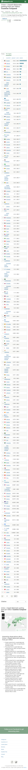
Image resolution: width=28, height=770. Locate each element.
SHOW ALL (4, 18)
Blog (2, 756)
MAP (10, 20)
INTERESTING (17, 20)
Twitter (16, 762)
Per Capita (8, 54)
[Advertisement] (14, 37)
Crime (17, 11)
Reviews (3, 747)
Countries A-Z (4, 742)
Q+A (10, 21)
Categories (3, 739)
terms (25, 767)
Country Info (7, 11)
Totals (2, 54)
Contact (3, 754)
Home (2, 11)
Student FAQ (4, 752)
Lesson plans (4, 744)
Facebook (12, 762)
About (2, 749)
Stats (13, 11)
